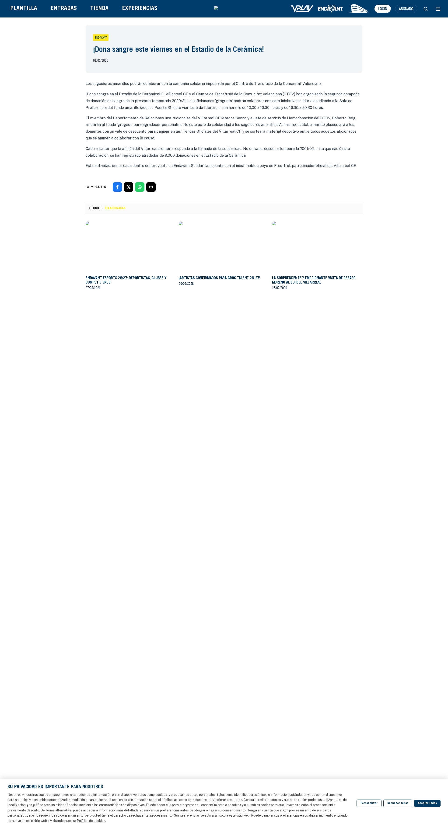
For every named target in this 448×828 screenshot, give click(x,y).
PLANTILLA (23, 9)
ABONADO (406, 8)
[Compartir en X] (128, 187)
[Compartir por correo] (151, 187)
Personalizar (369, 803)
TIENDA (99, 9)
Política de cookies (91, 821)
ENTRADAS (64, 9)
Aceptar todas (427, 803)
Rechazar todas (397, 803)
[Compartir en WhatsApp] (139, 187)
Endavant (101, 37)
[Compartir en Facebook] (117, 187)
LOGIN (382, 8)
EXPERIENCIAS (139, 9)
